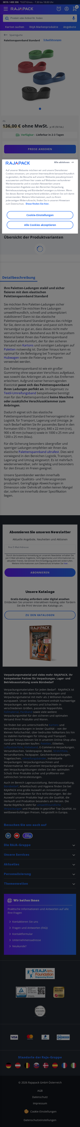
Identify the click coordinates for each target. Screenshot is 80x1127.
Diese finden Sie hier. (37, 203)
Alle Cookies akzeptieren (40, 225)
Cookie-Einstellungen (40, 215)
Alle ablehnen (62, 162)
